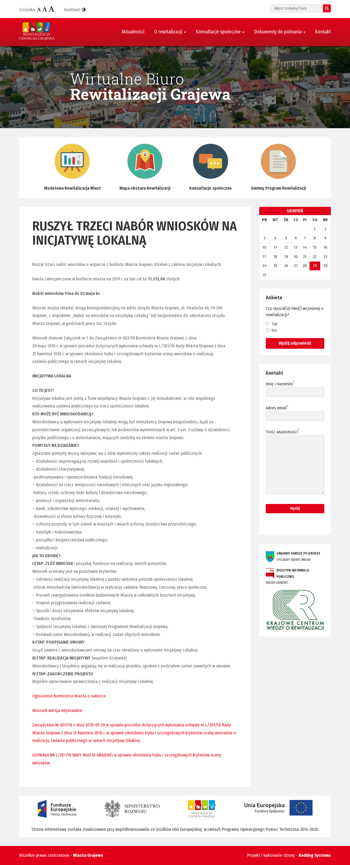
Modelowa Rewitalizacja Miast (72, 188)
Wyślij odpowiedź (295, 343)
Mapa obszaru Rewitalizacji (144, 188)
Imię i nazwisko (280, 383)
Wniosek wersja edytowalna (57, 710)
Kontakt (323, 32)
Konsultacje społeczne (219, 32)
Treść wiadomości (282, 432)
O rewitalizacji (168, 32)
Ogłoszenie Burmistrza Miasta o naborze (69, 696)
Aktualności (132, 32)
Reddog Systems (315, 855)
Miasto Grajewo (88, 855)
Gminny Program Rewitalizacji (278, 188)
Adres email (277, 407)
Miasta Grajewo (288, 576)
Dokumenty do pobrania (278, 32)
